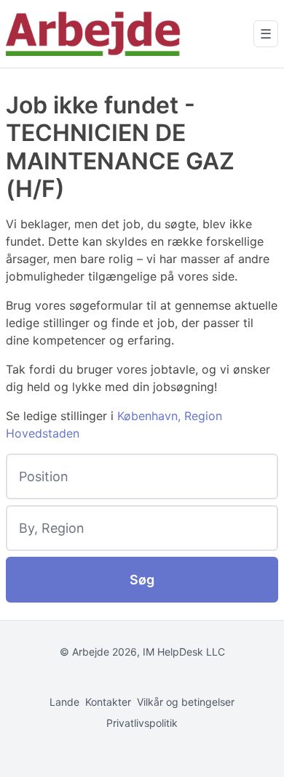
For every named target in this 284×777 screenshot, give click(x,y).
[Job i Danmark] (93, 34)
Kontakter (108, 702)
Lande (64, 702)
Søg (142, 579)
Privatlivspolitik (142, 723)
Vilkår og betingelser (185, 702)
